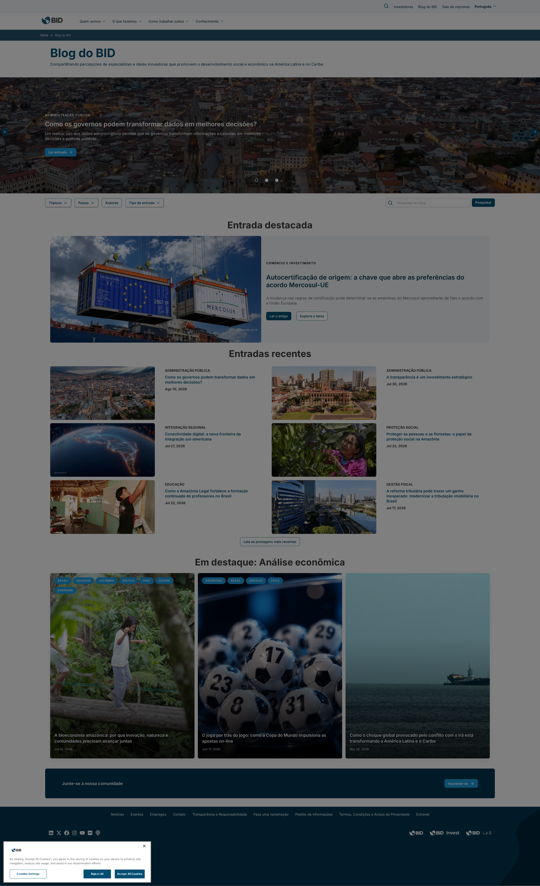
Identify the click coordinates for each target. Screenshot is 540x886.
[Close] (144, 846)
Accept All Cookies (129, 873)
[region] (77, 862)
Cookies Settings (28, 873)
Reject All (97, 873)
